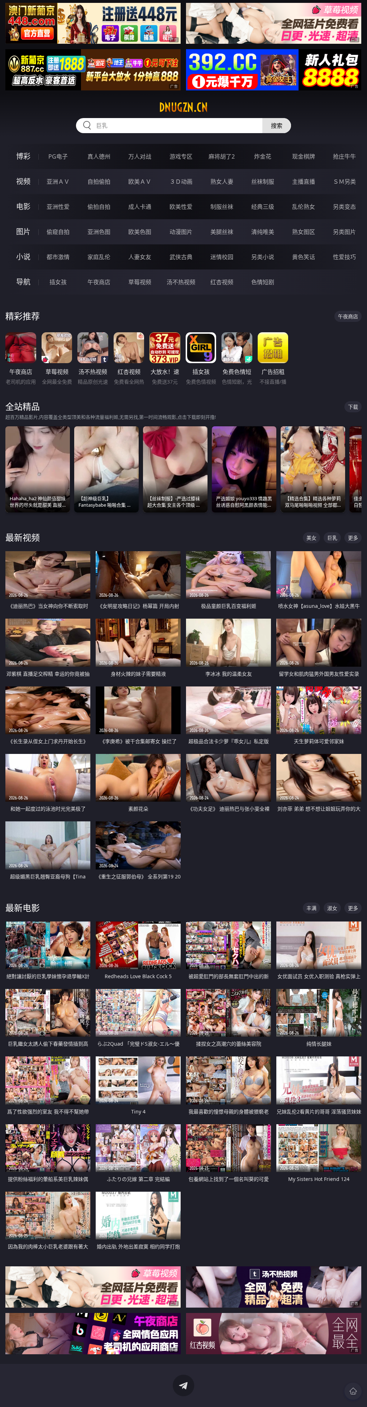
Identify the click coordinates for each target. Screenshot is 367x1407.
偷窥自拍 (58, 232)
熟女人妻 (221, 182)
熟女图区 (303, 232)
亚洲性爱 (58, 207)
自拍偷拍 (98, 182)
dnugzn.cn (183, 107)
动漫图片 (181, 232)
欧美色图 (139, 232)
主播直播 (303, 182)
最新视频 (22, 537)
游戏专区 (181, 156)
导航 (23, 282)
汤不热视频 (181, 282)
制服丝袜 (221, 207)
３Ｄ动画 (181, 182)
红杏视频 (221, 282)
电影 (23, 206)
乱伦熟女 (303, 207)
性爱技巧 (344, 257)
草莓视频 (139, 282)
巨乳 (332, 537)
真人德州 (98, 156)
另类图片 (344, 232)
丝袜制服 (262, 182)
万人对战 (139, 156)
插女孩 (58, 282)
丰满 (311, 908)
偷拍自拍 (98, 207)
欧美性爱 (181, 207)
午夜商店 (98, 282)
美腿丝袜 (221, 232)
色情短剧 (262, 282)
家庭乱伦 (98, 257)
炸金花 (262, 156)
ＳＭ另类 (344, 182)
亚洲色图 (98, 232)
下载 (353, 406)
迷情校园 (221, 257)
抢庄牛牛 (344, 156)
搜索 (276, 126)
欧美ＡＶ (139, 182)
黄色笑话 (303, 257)
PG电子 (58, 156)
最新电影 (22, 908)
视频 (23, 181)
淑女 (332, 908)
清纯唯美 (262, 232)
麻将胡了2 (222, 156)
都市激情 (58, 257)
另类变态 (344, 207)
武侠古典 (181, 257)
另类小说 (262, 257)
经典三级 (262, 207)
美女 (311, 537)
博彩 (23, 156)
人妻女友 (139, 257)
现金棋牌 (303, 156)
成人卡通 (139, 207)
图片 (23, 231)
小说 (23, 257)
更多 (353, 537)
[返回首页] (353, 1391)
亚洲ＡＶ (58, 182)
